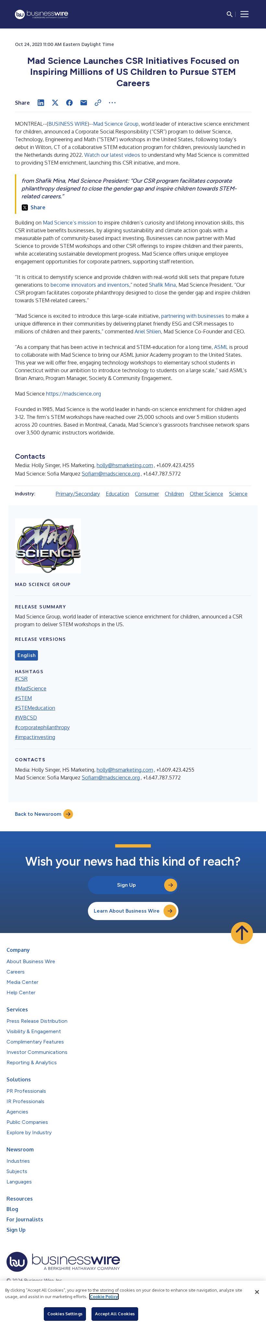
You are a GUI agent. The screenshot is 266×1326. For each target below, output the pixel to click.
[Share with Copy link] (98, 103)
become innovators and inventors (90, 285)
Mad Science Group (116, 124)
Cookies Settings (64, 1313)
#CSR (21, 678)
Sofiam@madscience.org (111, 473)
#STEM (23, 698)
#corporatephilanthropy (42, 727)
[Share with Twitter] (55, 103)
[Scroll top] (242, 933)
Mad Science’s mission (69, 222)
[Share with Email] (84, 103)
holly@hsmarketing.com (125, 465)
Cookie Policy (104, 1296)
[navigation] (244, 14)
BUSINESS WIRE (68, 124)
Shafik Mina (162, 285)
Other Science (206, 493)
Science (238, 493)
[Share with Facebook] (69, 103)
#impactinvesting (35, 737)
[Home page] (41, 14)
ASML (221, 347)
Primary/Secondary (78, 493)
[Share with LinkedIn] (41, 103)
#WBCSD (26, 717)
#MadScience (30, 688)
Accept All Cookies (115, 1313)
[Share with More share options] (112, 103)
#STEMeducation (35, 708)
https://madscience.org (73, 393)
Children (174, 493)
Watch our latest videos (112, 155)
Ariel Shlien (148, 331)
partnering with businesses (192, 316)
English (26, 655)
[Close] (257, 1292)
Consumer (147, 493)
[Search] (230, 14)
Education (117, 493)
